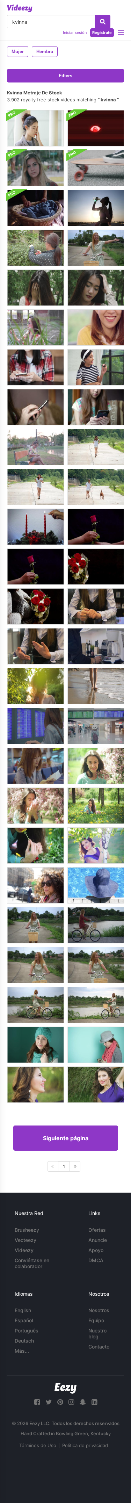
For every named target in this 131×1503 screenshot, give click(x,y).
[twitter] (48, 1402)
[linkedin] (94, 1402)
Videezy (24, 1250)
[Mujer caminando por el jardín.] (35, 327)
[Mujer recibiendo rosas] (35, 606)
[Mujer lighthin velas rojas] (35, 527)
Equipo (96, 1320)
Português (26, 1330)
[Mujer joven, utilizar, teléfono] (35, 407)
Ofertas (97, 1230)
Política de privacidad (85, 1445)
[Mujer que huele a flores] (35, 806)
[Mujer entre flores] (95, 766)
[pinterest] (60, 1402)
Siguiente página (65, 1138)
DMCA (95, 1260)
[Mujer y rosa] (35, 566)
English (23, 1310)
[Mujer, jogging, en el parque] (95, 447)
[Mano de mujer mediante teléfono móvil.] (35, 447)
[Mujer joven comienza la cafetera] (95, 646)
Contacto (98, 1347)
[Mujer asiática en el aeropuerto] (35, 726)
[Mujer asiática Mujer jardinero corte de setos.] (35, 248)
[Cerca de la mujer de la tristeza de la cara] (35, 287)
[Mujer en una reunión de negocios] (95, 606)
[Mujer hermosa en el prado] (95, 806)
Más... (22, 1351)
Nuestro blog (97, 1333)
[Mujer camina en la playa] (95, 686)
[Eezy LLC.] (65, 1388)
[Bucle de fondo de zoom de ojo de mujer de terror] (95, 128)
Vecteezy (25, 1240)
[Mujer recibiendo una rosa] (95, 527)
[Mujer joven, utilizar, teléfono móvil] (35, 367)
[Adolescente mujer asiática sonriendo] (95, 327)
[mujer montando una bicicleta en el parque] (95, 248)
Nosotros (98, 1310)
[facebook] (37, 1402)
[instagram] (71, 1402)
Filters (65, 75)
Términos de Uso (37, 1445)
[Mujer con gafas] (35, 128)
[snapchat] (83, 1402)
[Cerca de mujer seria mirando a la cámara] (35, 168)
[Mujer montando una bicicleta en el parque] (35, 925)
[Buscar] (102, 21)
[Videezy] (19, 8)
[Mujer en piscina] (95, 885)
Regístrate (102, 32)
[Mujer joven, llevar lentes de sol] (35, 885)
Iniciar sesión (75, 32)
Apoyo (95, 1250)
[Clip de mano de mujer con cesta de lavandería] (35, 208)
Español (24, 1320)
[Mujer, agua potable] (95, 208)
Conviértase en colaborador (32, 1263)
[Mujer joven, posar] (95, 845)
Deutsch (24, 1341)
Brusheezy (27, 1230)
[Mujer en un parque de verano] (35, 686)
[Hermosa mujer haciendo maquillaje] (95, 367)
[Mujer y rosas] (95, 566)
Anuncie (97, 1240)
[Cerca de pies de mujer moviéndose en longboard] (95, 168)
